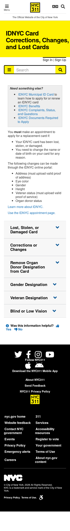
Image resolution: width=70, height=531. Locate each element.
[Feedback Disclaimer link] (7, 325)
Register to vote (47, 439)
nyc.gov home (14, 416)
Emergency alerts (17, 451)
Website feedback (17, 422)
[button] (35, 229)
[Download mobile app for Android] (39, 367)
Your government (48, 445)
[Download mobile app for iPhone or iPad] (28, 367)
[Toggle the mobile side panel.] (9, 69)
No (20, 329)
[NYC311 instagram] (38, 355)
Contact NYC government (14, 431)
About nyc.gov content (46, 460)
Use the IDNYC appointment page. (31, 212)
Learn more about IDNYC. (25, 206)
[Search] (60, 69)
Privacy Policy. (12, 497)
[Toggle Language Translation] (55, 6)
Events (9, 439)
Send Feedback (35, 385)
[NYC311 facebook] (28, 355)
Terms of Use (45, 451)
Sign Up (60, 60)
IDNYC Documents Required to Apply (38, 119)
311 (38, 416)
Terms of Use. (29, 497)
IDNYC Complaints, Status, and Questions (37, 112)
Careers (10, 459)
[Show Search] (63, 6)
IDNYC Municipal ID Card (36, 94)
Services (42, 422)
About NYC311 (35, 380)
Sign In (47, 60)
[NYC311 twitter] (19, 355)
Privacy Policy (14, 445)
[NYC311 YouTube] (50, 355)
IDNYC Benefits (29, 106)
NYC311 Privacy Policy (35, 391)
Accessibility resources (44, 431)
